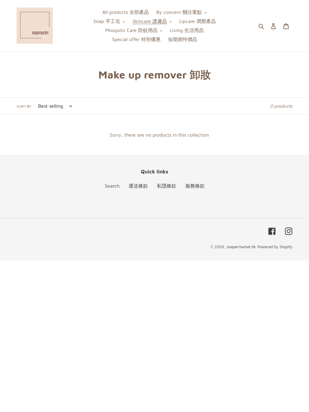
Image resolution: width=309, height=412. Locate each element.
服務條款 (195, 186)
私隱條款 (166, 186)
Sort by (24, 106)
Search (112, 186)
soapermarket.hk (241, 246)
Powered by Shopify (274, 246)
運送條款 (138, 186)
